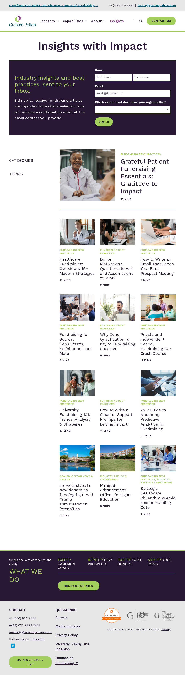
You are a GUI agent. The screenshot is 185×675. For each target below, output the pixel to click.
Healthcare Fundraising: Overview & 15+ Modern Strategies (77, 266)
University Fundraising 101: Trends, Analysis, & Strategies (75, 417)
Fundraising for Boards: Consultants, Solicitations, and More (76, 344)
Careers (61, 617)
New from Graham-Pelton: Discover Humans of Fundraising (53, 5)
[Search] (140, 21)
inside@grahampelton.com (157, 5)
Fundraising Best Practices (141, 154)
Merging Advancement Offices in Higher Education (116, 492)
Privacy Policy (66, 635)
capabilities (73, 21)
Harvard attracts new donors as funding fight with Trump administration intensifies (77, 497)
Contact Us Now (78, 586)
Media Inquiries (67, 626)
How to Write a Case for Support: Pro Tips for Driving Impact (117, 417)
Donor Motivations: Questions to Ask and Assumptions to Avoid (116, 268)
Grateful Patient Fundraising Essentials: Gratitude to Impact (145, 176)
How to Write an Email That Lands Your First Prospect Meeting (157, 266)
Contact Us (161, 21)
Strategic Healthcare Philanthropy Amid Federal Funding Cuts (158, 498)
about (96, 21)
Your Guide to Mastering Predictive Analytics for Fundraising (153, 419)
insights (117, 21)
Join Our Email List (30, 662)
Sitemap (165, 629)
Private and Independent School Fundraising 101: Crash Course (156, 344)
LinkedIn (37, 639)
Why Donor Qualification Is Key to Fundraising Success (117, 341)
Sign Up (104, 121)
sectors (48, 21)
